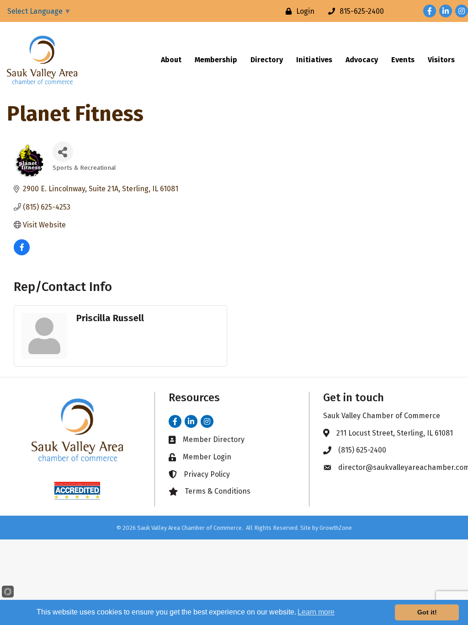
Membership (216, 59)
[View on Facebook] (22, 252)
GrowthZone (335, 527)
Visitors (441, 59)
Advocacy (362, 59)
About (171, 59)
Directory (266, 59)
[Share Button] (63, 151)
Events (403, 59)
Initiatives (314, 59)
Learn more (316, 612)
